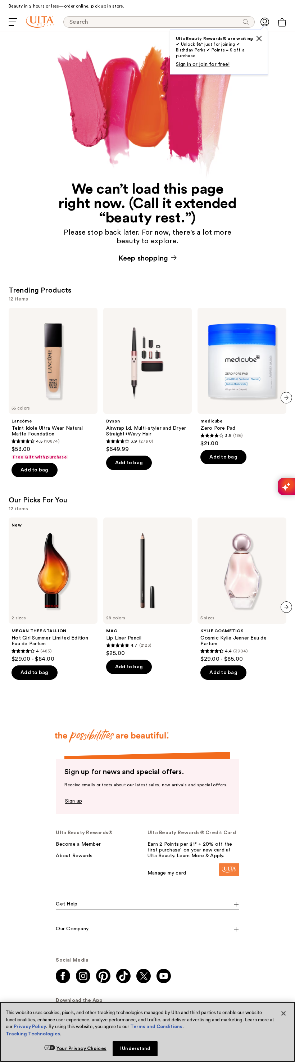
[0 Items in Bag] (282, 22)
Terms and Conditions (156, 1026)
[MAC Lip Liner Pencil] (147, 587)
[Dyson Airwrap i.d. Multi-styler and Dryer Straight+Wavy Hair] (147, 380)
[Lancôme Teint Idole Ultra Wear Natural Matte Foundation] (53, 384)
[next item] (286, 397)
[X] (259, 38)
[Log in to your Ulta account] (264, 22)
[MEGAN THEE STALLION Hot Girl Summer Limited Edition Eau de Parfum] (53, 590)
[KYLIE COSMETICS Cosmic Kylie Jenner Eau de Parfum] (242, 590)
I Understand (135, 1048)
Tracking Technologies (33, 1033)
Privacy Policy (30, 1026)
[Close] (283, 1013)
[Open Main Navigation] (13, 22)
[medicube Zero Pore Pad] (242, 377)
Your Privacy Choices (81, 1048)
